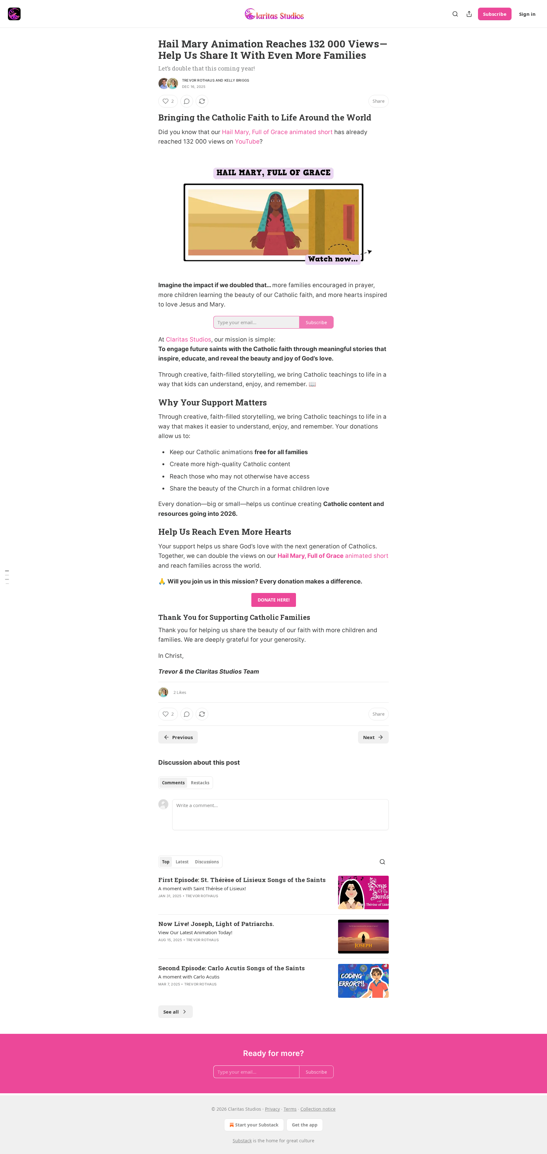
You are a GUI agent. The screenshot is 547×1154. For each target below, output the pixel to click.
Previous (182, 737)
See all (171, 1012)
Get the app (305, 1125)
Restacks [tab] (200, 783)
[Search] (455, 14)
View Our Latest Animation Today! (195, 932)
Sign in (527, 14)
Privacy (272, 1109)
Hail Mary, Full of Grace (310, 555)
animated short (365, 555)
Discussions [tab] (207, 862)
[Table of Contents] (7, 577)
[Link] (149, 117)
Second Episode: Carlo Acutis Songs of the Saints (231, 968)
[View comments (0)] (186, 101)
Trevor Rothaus (198, 80)
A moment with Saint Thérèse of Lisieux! (202, 888)
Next (369, 737)
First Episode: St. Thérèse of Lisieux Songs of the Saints (242, 880)
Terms (290, 1109)
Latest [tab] (182, 862)
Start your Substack (257, 1125)
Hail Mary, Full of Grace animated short (277, 132)
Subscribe (494, 14)
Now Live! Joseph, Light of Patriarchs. (216, 924)
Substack (242, 1141)
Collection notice (318, 1109)
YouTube (247, 141)
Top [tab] (165, 862)
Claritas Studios (188, 339)
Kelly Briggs (236, 80)
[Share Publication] (469, 14)
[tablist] (185, 782)
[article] (273, 892)
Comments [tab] (173, 783)
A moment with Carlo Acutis (188, 976)
